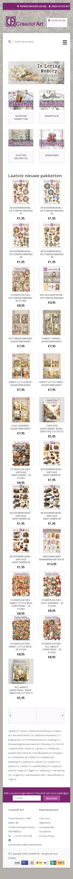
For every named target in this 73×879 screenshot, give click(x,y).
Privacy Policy (46, 836)
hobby (53, 748)
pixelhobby (42, 766)
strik (12, 770)
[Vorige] (10, 715)
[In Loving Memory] (36, 72)
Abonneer (51, 798)
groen (41, 748)
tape (22, 770)
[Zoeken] (10, 41)
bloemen (48, 744)
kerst (26, 753)
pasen (53, 761)
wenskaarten (35, 775)
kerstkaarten (42, 753)
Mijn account (60, 6)
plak (57, 766)
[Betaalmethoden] (17, 862)
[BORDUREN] (51, 139)
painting (14, 761)
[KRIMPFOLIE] (51, 100)
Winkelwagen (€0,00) (33, 6)
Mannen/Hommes (47, 735)
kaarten (14, 753)
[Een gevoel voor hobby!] (25, 21)
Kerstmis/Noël (23, 735)
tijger (33, 770)
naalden (47, 757)
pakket (28, 761)
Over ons (44, 818)
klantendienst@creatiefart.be (25, 844)
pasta (13, 766)
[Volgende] (62, 715)
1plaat (13, 731)
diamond (16, 748)
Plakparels (16, 739)
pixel (26, 766)
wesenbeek (55, 775)
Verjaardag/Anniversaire (24, 744)
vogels (18, 775)
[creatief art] (22, 715)
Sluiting (53, 739)
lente (34, 757)
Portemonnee (36, 739)
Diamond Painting (40, 731)
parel (41, 761)
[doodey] (50, 715)
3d (24, 731)
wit (13, 779)
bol (60, 744)
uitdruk (45, 770)
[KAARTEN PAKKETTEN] (20, 100)
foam (29, 748)
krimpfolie (20, 757)
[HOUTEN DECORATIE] (20, 139)
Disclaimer (45, 831)
